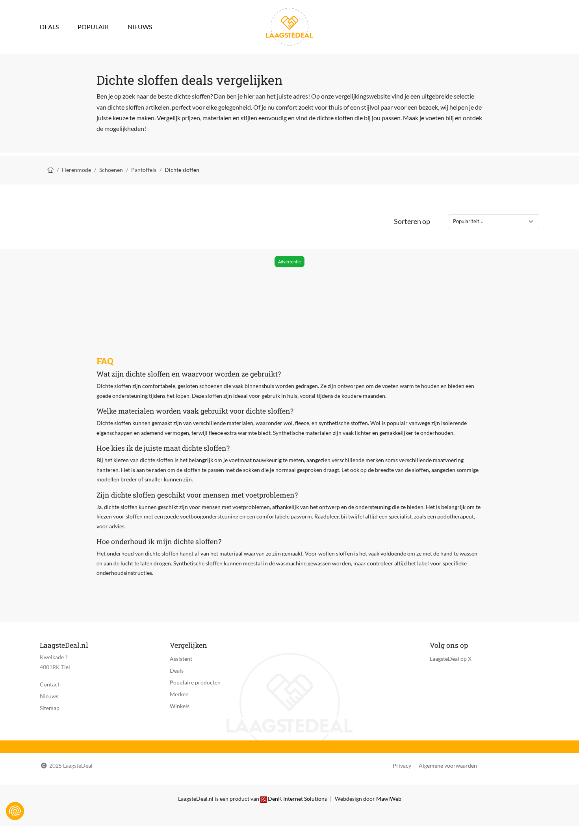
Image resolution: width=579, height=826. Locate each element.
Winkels (179, 706)
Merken (179, 694)
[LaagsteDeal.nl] (289, 26)
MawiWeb (388, 798)
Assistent (181, 658)
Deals (49, 26)
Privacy (402, 765)
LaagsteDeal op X (450, 658)
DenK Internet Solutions (297, 798)
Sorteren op (412, 221)
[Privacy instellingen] (15, 811)
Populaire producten (195, 682)
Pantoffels (143, 169)
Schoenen (111, 169)
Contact (49, 684)
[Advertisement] (289, 291)
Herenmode (76, 169)
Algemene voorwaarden (448, 765)
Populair (93, 26)
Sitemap (49, 708)
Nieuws (140, 26)
